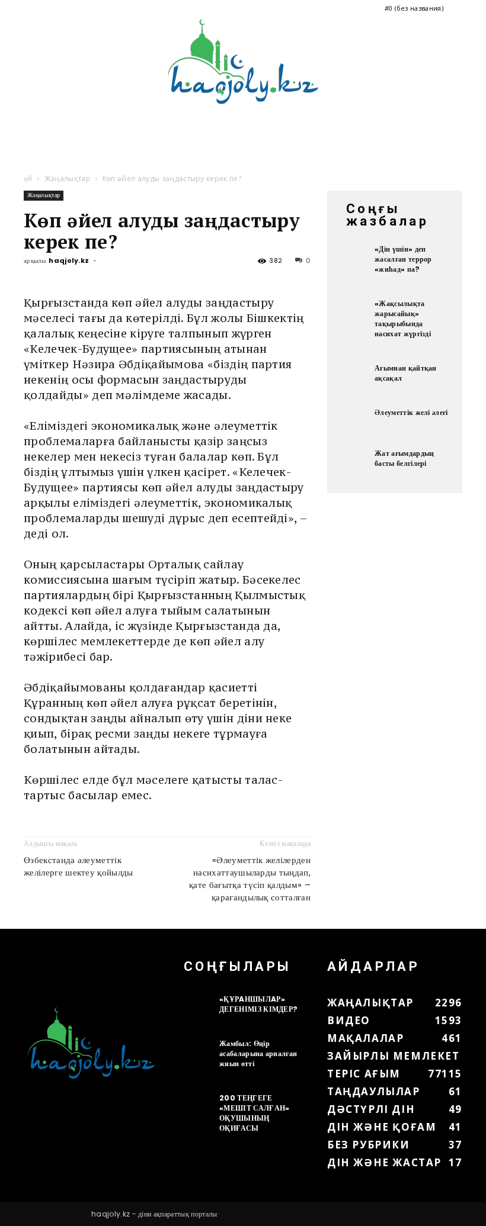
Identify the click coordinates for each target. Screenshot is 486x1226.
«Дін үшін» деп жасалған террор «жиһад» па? (403, 259)
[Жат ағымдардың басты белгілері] (354, 463)
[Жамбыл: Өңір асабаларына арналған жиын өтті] (198, 1053)
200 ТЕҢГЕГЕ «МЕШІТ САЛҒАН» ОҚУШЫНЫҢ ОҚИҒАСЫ (254, 1113)
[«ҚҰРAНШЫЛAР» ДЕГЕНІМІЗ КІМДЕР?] (198, 1009)
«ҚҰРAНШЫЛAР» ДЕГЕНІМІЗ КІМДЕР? (258, 1004)
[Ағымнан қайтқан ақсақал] (354, 377)
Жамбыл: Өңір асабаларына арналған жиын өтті (258, 1053)
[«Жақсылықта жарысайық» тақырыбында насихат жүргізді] (354, 313)
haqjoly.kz (69, 260)
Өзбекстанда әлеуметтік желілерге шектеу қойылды (78, 866)
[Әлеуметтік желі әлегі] (354, 422)
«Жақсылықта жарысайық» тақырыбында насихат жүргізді (403, 318)
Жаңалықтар (67, 178)
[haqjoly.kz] (243, 62)
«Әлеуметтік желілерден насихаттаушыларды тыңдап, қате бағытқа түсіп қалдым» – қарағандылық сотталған (250, 878)
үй (28, 178)
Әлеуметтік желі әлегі (411, 412)
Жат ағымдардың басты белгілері (404, 458)
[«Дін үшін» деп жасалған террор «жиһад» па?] (354, 258)
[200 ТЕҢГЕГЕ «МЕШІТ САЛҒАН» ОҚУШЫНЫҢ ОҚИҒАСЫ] (198, 1107)
